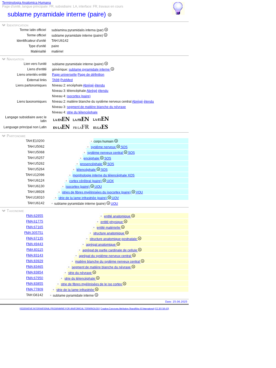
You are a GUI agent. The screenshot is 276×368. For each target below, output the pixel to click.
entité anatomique (117, 216)
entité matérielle (109, 228)
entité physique (112, 222)
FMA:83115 (34, 250)
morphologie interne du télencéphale (100, 175)
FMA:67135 (34, 238)
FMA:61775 (34, 221)
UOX (110, 181)
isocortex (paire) (79, 96)
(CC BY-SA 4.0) (161, 308)
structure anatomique (109, 233)
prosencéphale (91, 164)
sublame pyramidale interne (90, 69)
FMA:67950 (34, 278)
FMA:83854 (34, 272)
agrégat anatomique (101, 245)
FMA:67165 (34, 227)
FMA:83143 (34, 255)
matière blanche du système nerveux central (108, 261)
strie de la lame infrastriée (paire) (83, 198)
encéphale (92, 158)
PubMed (66, 80)
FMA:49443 (34, 244)
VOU (139, 192)
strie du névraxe (80, 273)
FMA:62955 (34, 216)
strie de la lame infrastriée (75, 290)
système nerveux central (105, 153)
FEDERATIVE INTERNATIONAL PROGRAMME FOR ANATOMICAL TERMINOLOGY (60, 308)
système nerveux (103, 147)
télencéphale (86, 170)
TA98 (56, 80)
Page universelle (64, 75)
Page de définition (91, 75)
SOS (124, 147)
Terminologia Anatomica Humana (26, 3)
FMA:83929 (34, 261)
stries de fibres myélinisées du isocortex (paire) (97, 192)
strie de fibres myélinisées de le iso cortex (92, 284)
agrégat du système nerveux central (105, 256)
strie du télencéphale (82, 112)
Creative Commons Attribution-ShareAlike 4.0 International (127, 308)
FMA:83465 (34, 267)
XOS (131, 175)
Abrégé (88, 85)
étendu (100, 85)
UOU (98, 187)
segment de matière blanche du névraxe (96, 107)
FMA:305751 (33, 233)
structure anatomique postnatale (114, 239)
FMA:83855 (34, 284)
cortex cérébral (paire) (85, 181)
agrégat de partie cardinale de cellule (110, 250)
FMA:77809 (34, 289)
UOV (115, 198)
